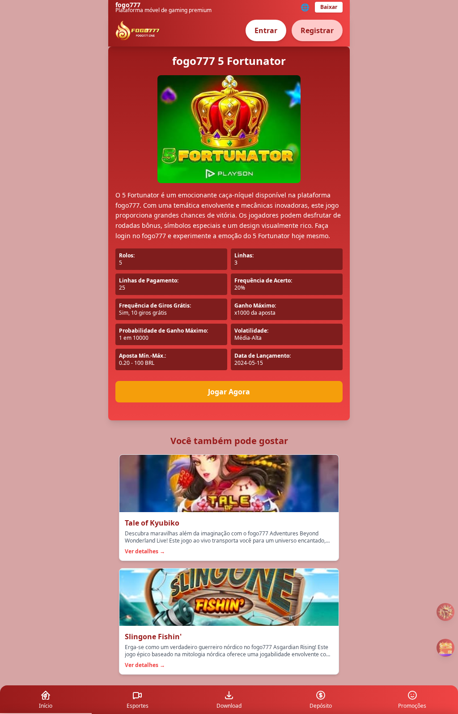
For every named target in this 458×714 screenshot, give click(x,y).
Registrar (317, 30)
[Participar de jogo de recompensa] (445, 648)
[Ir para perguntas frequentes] (445, 612)
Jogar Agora (229, 392)
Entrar (265, 30)
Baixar (328, 7)
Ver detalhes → (145, 551)
